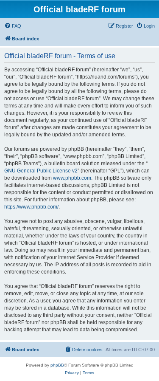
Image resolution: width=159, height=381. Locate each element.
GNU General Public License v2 (41, 171)
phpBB (57, 365)
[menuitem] (12, 26)
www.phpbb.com (72, 178)
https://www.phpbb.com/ (31, 207)
